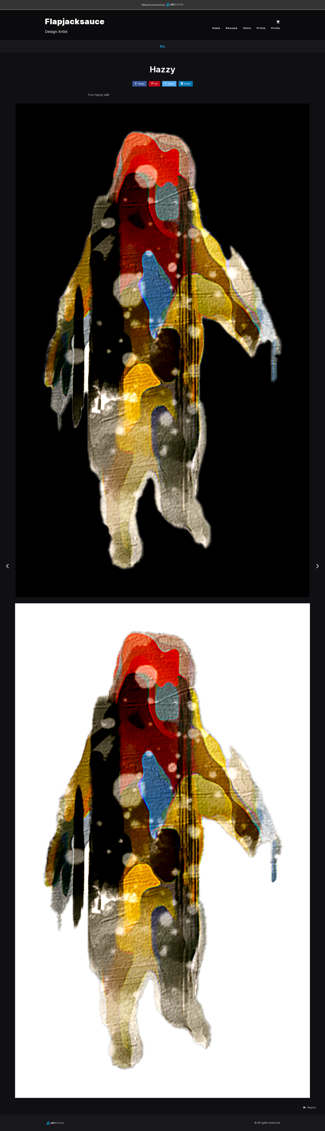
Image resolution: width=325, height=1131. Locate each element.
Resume (232, 28)
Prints (261, 28)
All (162, 46)
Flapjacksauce (75, 21)
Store (247, 28)
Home (216, 28)
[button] (309, 1107)
